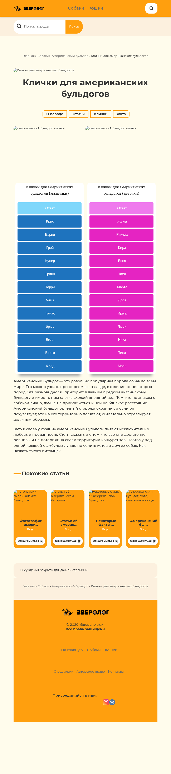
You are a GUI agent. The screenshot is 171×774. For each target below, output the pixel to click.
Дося (122, 300)
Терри (50, 287)
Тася (122, 274)
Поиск (74, 26)
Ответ (50, 208)
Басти (50, 353)
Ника (122, 340)
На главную (72, 650)
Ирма (122, 313)
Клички (100, 114)
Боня (122, 261)
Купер (50, 261)
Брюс (50, 326)
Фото (121, 114)
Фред (50, 366)
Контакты (116, 671)
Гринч (50, 274)
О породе (54, 114)
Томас (50, 313)
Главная (29, 56)
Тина (122, 353)
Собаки (76, 8)
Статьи (79, 114)
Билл (50, 340)
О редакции (63, 671)
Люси (122, 326)
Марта (122, 287)
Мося (122, 366)
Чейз (50, 300)
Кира (122, 248)
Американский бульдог (70, 56)
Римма (122, 235)
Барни (50, 235)
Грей (50, 248)
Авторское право (91, 671)
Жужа (122, 221)
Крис (50, 221)
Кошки (95, 8)
